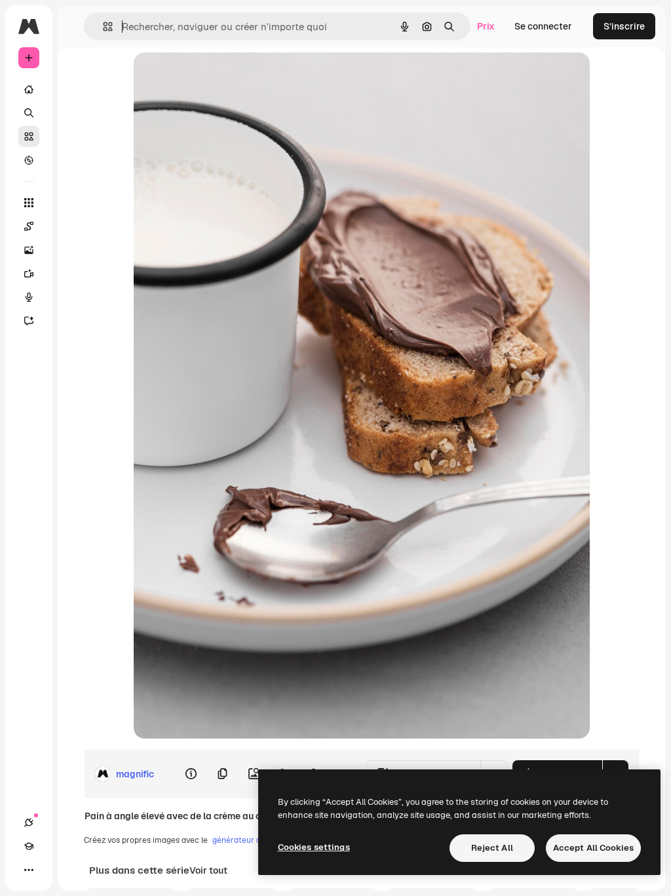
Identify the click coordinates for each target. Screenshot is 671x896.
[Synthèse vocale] (28, 297)
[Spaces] (28, 226)
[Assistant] (28, 320)
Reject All (492, 847)
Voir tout (208, 870)
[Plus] (28, 869)
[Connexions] (28, 822)
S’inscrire (624, 26)
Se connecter (543, 26)
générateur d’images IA (255, 840)
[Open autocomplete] (103, 26)
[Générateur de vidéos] (28, 273)
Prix (486, 26)
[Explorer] (28, 160)
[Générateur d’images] (28, 249)
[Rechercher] (28, 112)
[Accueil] (28, 89)
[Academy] (28, 846)
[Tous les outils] (28, 202)
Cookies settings (314, 847)
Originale (220, 77)
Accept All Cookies (593, 847)
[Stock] (28, 136)
